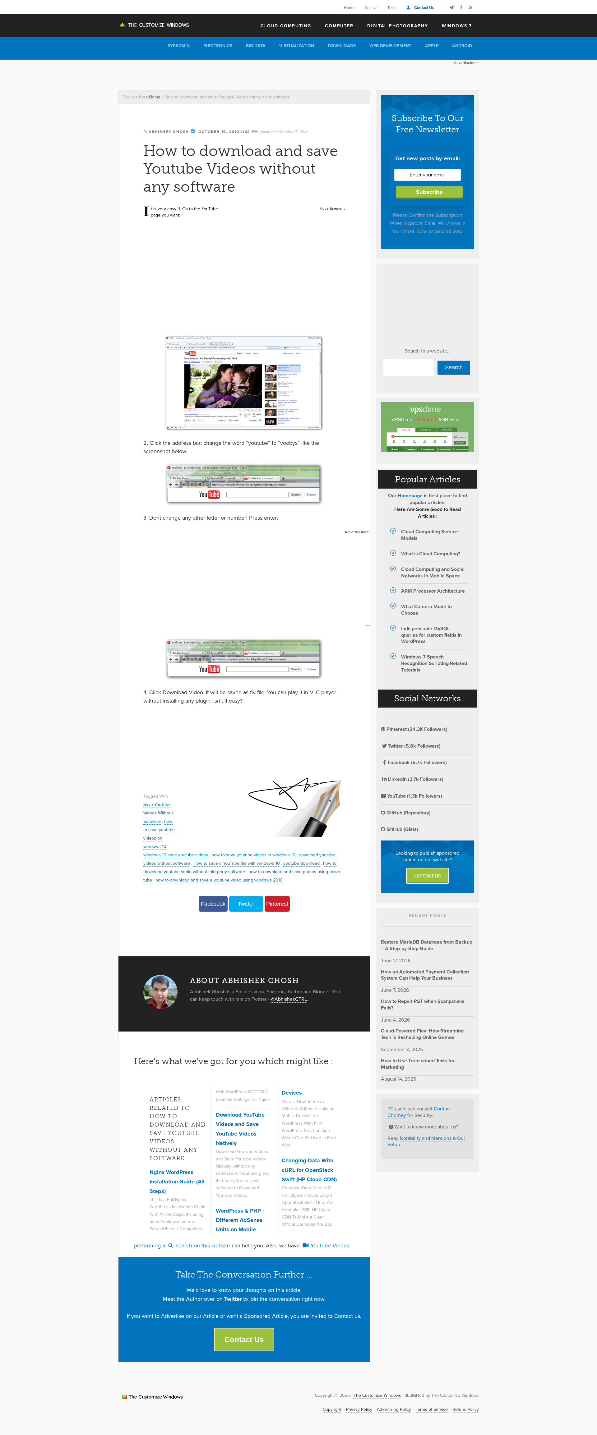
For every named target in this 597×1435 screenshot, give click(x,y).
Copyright (332, 1409)
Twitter (246, 904)
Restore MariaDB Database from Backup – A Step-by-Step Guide (426, 945)
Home (349, 7)
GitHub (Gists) (401, 829)
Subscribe (429, 192)
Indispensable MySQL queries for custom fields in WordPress (431, 635)
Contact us (427, 875)
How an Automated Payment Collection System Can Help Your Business (425, 975)
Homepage (410, 495)
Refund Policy (465, 1409)
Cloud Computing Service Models (429, 535)
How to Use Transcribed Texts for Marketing (418, 1064)
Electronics (217, 46)
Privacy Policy (359, 1409)
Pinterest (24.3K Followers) (416, 729)
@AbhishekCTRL (289, 998)
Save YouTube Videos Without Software (158, 812)
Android (462, 46)
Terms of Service (432, 1409)
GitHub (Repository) (408, 812)
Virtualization (296, 46)
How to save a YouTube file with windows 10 (236, 863)
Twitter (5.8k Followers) (414, 745)
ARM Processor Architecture (433, 590)
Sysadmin (179, 46)
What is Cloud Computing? (430, 553)
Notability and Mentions (425, 1138)
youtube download (301, 863)
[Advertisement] (231, 74)
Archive (370, 7)
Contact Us (424, 8)
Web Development (390, 46)
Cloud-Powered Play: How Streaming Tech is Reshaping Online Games (422, 1034)
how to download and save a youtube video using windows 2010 (219, 880)
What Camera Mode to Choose (426, 610)
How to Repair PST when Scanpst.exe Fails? (423, 1004)
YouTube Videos (329, 1245)
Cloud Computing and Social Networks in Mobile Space (433, 572)
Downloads (342, 46)
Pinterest (277, 904)
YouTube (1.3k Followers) (414, 796)
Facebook (213, 904)
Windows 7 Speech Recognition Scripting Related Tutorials (434, 663)
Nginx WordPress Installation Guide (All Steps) (177, 1181)
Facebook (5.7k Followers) (417, 762)
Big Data (256, 46)
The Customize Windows (154, 25)
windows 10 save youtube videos (175, 854)
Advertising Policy (394, 1409)
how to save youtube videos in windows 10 (253, 854)
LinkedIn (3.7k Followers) (415, 779)
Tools (391, 7)
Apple (431, 46)
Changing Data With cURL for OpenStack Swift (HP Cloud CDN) (309, 1169)
